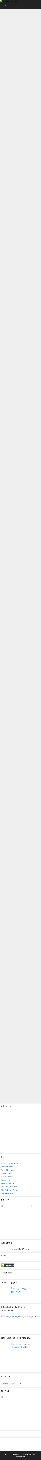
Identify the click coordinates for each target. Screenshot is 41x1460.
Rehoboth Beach (17, 618)
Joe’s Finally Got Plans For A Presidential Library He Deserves (19, 387)
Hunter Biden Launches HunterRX (17, 252)
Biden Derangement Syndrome (19, 74)
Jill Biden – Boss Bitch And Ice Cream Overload (18, 93)
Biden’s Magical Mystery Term (17, 790)
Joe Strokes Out (12, 175)
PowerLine (5, 1180)
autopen (9, 960)
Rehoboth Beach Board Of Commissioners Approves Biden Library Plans (19, 548)
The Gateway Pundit (10, 1190)
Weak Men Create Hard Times (17, 319)
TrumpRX (19, 306)
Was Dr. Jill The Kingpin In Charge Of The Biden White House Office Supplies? (20, 900)
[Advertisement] (20, 1131)
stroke (29, 236)
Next (18, 1097)
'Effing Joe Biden (13, 236)
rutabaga (28, 530)
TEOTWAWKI (9, 1080)
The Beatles (32, 886)
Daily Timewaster (8, 1170)
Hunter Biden (11, 303)
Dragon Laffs (6, 1173)
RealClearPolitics (8, 1183)
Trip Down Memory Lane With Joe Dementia (18, 469)
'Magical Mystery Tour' (16, 886)
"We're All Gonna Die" (15, 1083)
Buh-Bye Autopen (13, 719)
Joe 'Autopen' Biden (14, 777)
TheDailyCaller (7, 1193)
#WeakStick (11, 372)
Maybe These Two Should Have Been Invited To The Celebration (19, 632)
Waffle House (9, 240)
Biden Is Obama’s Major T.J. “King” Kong (20, 972)
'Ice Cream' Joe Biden (15, 161)
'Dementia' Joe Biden (15, 530)
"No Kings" (10, 708)
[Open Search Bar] (38, 3)
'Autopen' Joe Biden (14, 78)
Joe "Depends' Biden (18, 164)
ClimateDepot (7, 1166)
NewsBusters (6, 1176)
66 (12, 1097)
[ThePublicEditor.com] (8, 1)
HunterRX (22, 303)
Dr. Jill (27, 161)
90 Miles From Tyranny (11, 1163)
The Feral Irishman (9, 1186)
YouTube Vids (9, 533)
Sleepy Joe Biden (28, 81)
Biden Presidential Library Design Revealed (18, 32)
